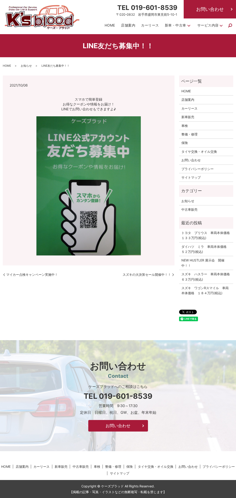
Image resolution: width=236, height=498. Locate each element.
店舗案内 (128, 25)
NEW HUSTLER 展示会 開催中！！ (202, 262)
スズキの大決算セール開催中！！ (147, 274)
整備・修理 (189, 134)
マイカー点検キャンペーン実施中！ (32, 274)
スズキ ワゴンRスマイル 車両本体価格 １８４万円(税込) (205, 290)
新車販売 (187, 117)
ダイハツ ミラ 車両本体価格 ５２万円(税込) (205, 249)
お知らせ (26, 65)
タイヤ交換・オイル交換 (199, 151)
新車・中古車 (175, 25)
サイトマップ (191, 177)
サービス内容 (208, 25)
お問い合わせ (210, 9)
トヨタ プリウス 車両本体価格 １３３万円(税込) (206, 235)
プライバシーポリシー (197, 169)
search (230, 25)
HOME (110, 25)
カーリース (150, 25)
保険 (184, 143)
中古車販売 (189, 209)
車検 (184, 126)
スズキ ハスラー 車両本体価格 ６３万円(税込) (206, 276)
